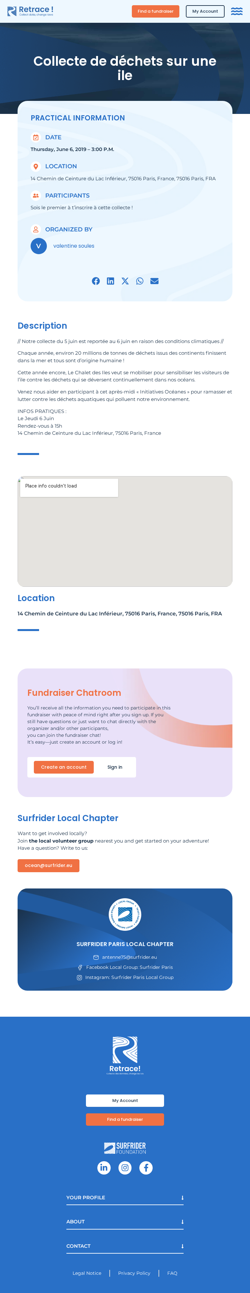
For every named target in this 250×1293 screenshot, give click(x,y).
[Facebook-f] (146, 1168)
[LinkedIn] (104, 1168)
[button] (96, 281)
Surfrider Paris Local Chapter (125, 944)
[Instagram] (125, 1168)
